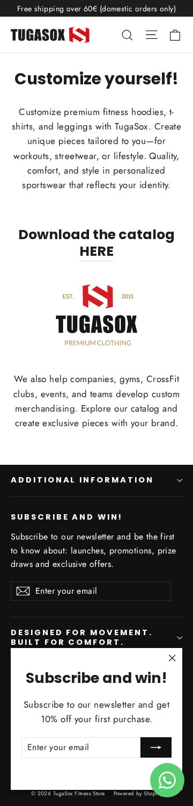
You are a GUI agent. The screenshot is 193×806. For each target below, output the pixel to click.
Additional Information (82, 479)
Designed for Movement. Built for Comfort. (82, 637)
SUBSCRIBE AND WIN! (67, 517)
